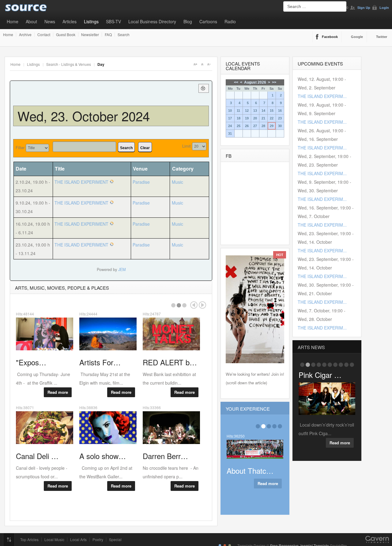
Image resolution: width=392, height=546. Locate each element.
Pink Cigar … (320, 374)
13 (255, 110)
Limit (186, 146)
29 (271, 126)
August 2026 (255, 82)
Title (60, 168)
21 (263, 118)
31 (230, 133)
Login (384, 7)
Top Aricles (29, 539)
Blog (187, 21)
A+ (195, 64)
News (49, 21)
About (31, 21)
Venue (140, 168)
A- (208, 64)
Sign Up (363, 7)
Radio (230, 21)
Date (21, 168)
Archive (25, 34)
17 (230, 118)
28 (263, 126)
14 (263, 110)
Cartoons (208, 21)
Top (9, 539)
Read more (57, 392)
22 (271, 118)
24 (230, 126)
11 (238, 110)
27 (255, 126)
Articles (69, 21)
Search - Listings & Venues (68, 64)
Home (12, 21)
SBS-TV (113, 21)
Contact (43, 34)
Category (183, 168)
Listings (91, 21)
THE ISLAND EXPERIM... (322, 96)
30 (280, 126)
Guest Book (65, 34)
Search (124, 34)
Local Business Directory (152, 21)
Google (357, 37)
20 (255, 118)
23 (280, 118)
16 (280, 110)
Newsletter (90, 34)
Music (177, 182)
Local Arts (78, 539)
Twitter (381, 37)
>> (274, 82)
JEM (122, 269)
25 (238, 126)
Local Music (54, 539)
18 (238, 118)
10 (230, 110)
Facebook (330, 37)
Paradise (141, 182)
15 (271, 110)
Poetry (97, 539)
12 (247, 110)
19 (247, 118)
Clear (145, 148)
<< (236, 82)
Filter (20, 147)
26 (247, 126)
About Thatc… (250, 470)
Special (115, 539)
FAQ (108, 34)
